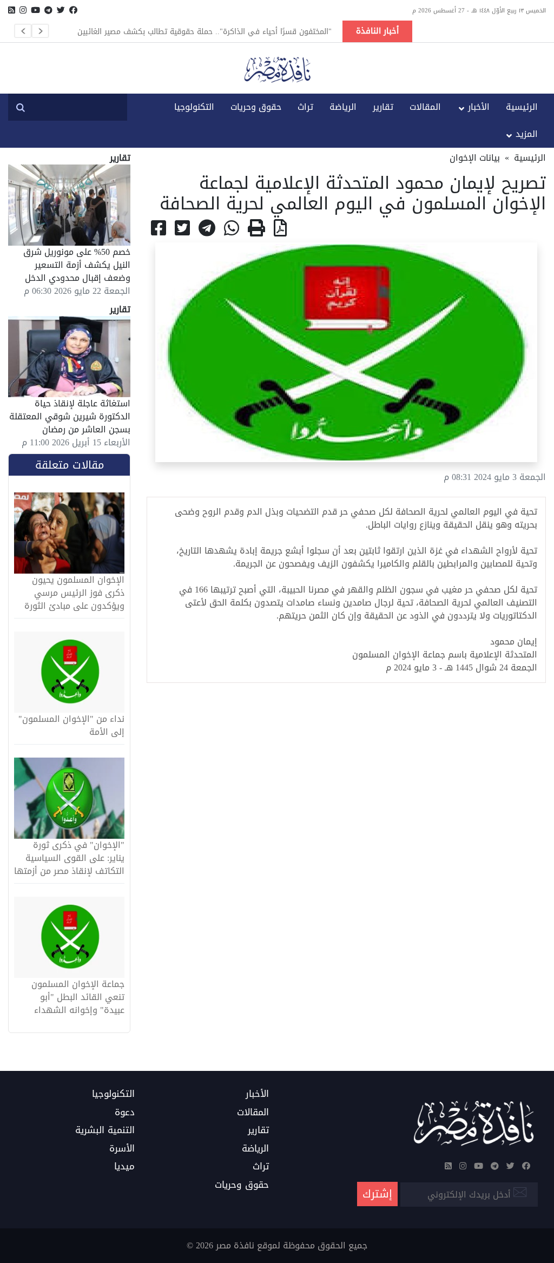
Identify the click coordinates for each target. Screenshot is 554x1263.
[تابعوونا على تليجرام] (48, 10)
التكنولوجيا (194, 106)
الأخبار (479, 106)
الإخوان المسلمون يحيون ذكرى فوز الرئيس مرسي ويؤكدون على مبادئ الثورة (74, 593)
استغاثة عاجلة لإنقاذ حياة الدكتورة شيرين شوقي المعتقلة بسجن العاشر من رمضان (69, 416)
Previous (22, 31)
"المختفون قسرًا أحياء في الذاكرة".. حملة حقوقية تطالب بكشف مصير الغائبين (204, 31)
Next (40, 31)
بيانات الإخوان (475, 157)
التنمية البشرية (105, 1130)
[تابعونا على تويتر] (61, 10)
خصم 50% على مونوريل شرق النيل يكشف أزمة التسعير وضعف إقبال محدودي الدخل (76, 265)
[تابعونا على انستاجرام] (23, 10)
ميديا (124, 1167)
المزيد (527, 134)
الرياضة (343, 106)
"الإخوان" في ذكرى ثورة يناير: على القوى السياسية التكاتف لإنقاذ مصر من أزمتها (69, 858)
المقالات (425, 106)
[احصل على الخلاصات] (11, 10)
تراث (305, 106)
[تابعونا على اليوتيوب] (35, 10)
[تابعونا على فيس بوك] (73, 10)
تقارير (383, 106)
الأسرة (122, 1149)
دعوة (125, 1113)
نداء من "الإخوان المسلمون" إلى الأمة (71, 726)
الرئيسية (522, 106)
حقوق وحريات (255, 106)
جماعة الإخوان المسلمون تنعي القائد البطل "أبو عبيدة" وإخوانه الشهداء (77, 997)
